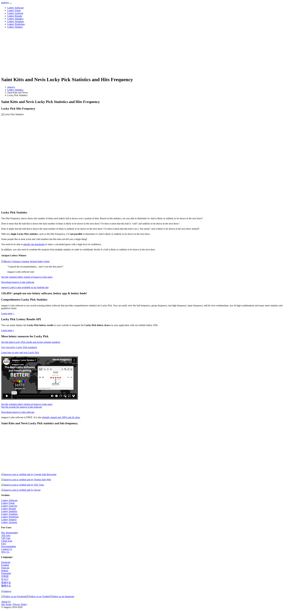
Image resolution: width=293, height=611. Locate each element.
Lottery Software (15, 7)
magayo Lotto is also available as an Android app (25, 287)
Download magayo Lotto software (17, 282)
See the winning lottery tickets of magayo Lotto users (26, 277)
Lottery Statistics (15, 18)
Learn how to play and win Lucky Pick (20, 352)
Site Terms (6, 604)
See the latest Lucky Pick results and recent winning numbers (30, 342)
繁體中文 (6, 585)
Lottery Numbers (15, 21)
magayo (5, 2)
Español (5, 565)
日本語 (5, 576)
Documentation (8, 546)
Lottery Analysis (15, 13)
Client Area (6, 541)
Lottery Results (14, 16)
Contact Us (6, 549)
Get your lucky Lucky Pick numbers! (19, 347)
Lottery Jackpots (9, 522)
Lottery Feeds (14, 10)
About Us (6, 601)
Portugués (6, 573)
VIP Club (5, 538)
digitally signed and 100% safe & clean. (61, 417)
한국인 (5, 579)
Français (5, 567)
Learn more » (7, 313)
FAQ (3, 543)
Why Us (5, 552)
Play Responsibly (9, 532)
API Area (5, 535)
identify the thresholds (34, 244)
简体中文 (6, 582)
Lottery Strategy (15, 27)
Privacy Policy (20, 604)
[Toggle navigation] (10, 3)
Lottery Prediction (16, 24)
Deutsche (5, 562)
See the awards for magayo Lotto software (21, 407)
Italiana (4, 570)
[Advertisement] (92, 52)
